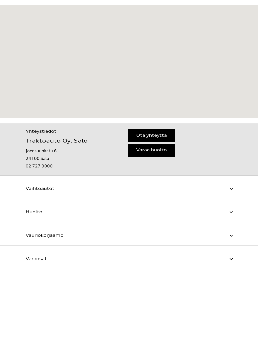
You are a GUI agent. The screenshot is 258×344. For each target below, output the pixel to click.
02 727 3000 (39, 166)
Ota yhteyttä (151, 136)
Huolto (34, 212)
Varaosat (36, 259)
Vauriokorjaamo (44, 236)
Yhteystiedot (41, 132)
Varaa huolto (151, 150)
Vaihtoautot (40, 189)
